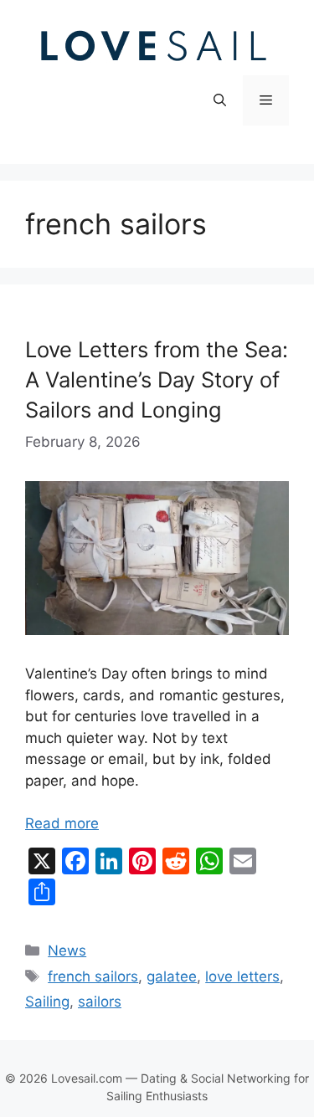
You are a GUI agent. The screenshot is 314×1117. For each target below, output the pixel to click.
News (67, 950)
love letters (242, 976)
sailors (99, 1001)
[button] (220, 100)
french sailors (93, 976)
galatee (172, 976)
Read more (62, 823)
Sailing (47, 1001)
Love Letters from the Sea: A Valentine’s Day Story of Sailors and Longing (156, 379)
